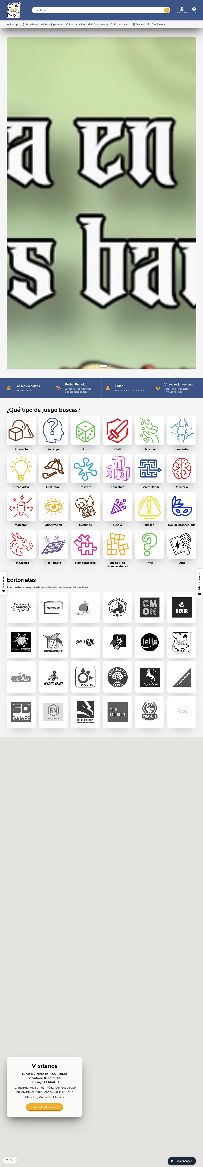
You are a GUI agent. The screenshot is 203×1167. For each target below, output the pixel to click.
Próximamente (99, 24)
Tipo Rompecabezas (117, 858)
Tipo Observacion (53, 819)
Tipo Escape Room (149, 781)
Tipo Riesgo (149, 819)
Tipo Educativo (117, 781)
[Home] (14, 10)
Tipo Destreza (85, 781)
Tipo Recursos (85, 819)
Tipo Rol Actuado (181, 819)
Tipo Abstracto (21, 743)
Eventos (140, 24)
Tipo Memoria (181, 781)
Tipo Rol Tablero (53, 856)
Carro (193, 10)
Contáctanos (158, 24)
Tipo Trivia (149, 856)
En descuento (121, 24)
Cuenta (182, 10)
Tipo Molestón (21, 819)
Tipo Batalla (117, 743)
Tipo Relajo (117, 819)
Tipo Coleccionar (149, 743)
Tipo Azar (85, 743)
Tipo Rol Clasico (21, 856)
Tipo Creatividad (21, 781)
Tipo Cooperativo (181, 743)
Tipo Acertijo (53, 743)
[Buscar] (167, 10)
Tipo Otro (181, 856)
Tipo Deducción (53, 781)
